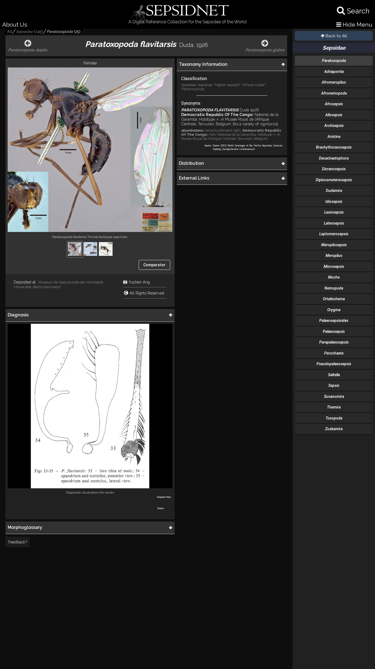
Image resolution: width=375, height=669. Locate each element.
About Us (14, 24)
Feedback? (17, 542)
